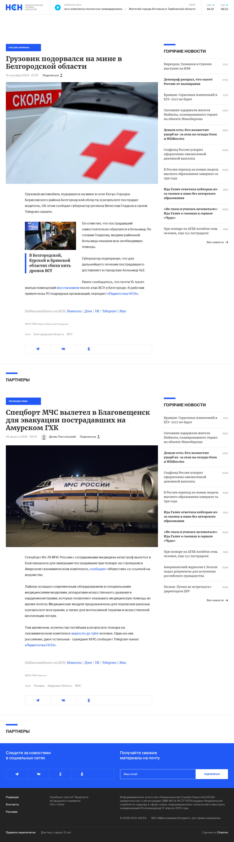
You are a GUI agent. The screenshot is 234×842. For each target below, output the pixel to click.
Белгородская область (49, 334)
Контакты (12, 804)
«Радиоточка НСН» (122, 293)
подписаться (212, 774)
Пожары (39, 686)
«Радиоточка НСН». (40, 645)
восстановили (68, 288)
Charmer (222, 832)
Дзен (88, 311)
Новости (74, 311)
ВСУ (70, 334)
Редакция (12, 797)
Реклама (11, 812)
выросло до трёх (84, 633)
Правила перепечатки (20, 832)
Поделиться (51, 75)
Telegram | (110, 311)
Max (122, 311)
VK (97, 311)
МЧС (78, 686)
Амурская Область (60, 686)
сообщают (98, 569)
